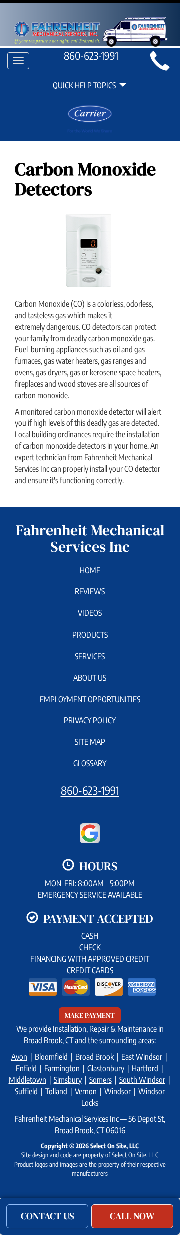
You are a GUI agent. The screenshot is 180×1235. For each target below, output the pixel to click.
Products (90, 635)
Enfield (26, 1068)
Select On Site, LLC (114, 1146)
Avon (20, 1057)
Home (90, 570)
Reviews (90, 591)
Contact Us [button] (47, 1215)
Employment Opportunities (90, 699)
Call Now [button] (132, 1215)
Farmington (62, 1068)
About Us (90, 678)
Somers (101, 1080)
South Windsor (143, 1080)
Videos (90, 613)
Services (90, 656)
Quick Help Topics (86, 85)
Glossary (90, 763)
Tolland (57, 1091)
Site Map (90, 742)
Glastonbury (106, 1068)
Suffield (26, 1091)
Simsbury (68, 1080)
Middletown (27, 1080)
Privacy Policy (90, 720)
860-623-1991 (90, 790)
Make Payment (90, 1015)
